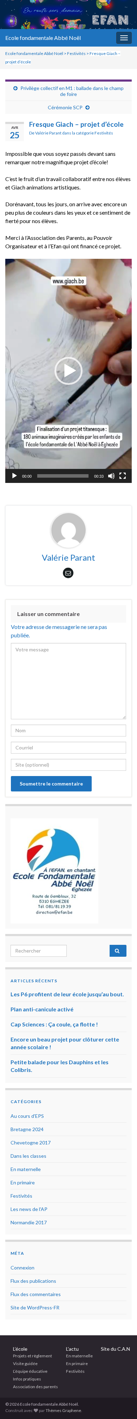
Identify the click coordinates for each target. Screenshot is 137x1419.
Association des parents (35, 1386)
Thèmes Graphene (63, 1410)
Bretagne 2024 (27, 1129)
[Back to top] (121, 1403)
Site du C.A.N (115, 1349)
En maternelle (26, 1169)
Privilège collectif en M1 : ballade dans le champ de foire (72, 91)
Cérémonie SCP (65, 107)
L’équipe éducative (30, 1371)
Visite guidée (25, 1363)
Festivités (103, 133)
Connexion (22, 1268)
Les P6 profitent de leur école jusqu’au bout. (67, 994)
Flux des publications (33, 1281)
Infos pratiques (27, 1379)
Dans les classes (28, 1156)
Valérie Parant (48, 133)
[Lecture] (14, 475)
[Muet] (111, 475)
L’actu (72, 1349)
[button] (68, 371)
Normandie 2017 (29, 1222)
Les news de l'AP (29, 1209)
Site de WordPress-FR (35, 1307)
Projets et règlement (32, 1355)
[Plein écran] (122, 475)
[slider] (63, 476)
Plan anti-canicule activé (42, 1009)
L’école (20, 1349)
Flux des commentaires (36, 1294)
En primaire (23, 1182)
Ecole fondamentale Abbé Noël (43, 37)
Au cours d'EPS (27, 1116)
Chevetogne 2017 (31, 1142)
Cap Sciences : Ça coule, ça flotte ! (54, 1024)
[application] (68, 371)
